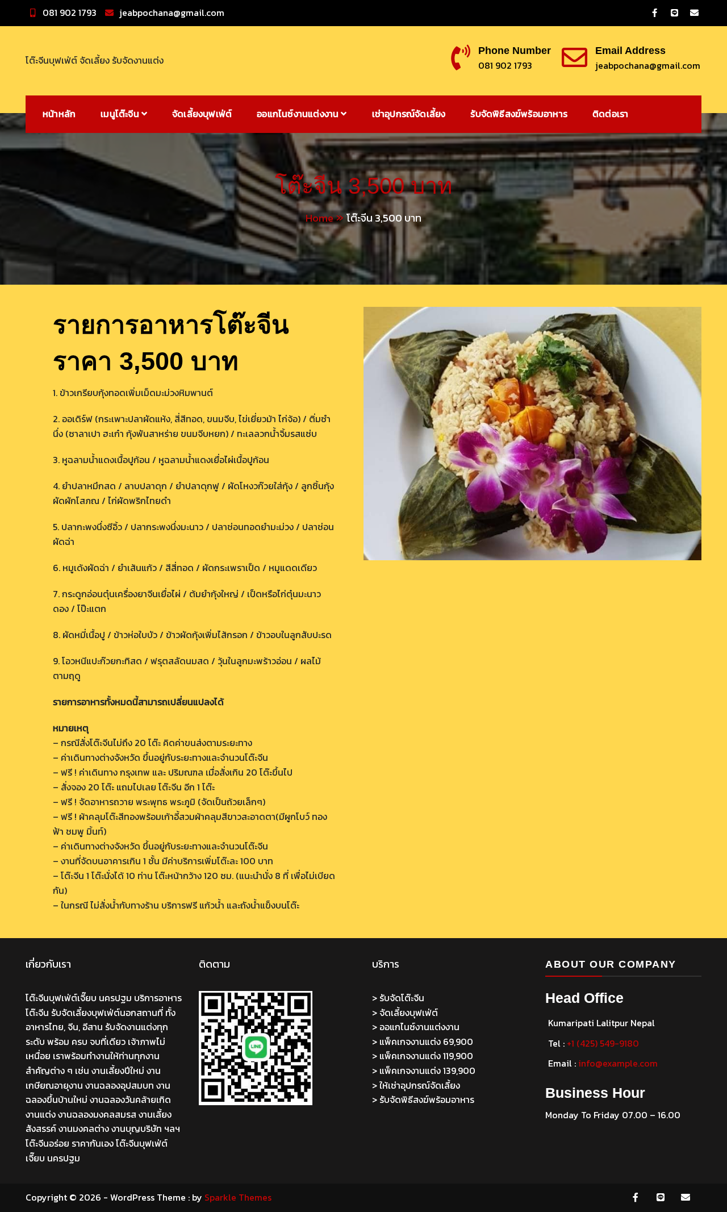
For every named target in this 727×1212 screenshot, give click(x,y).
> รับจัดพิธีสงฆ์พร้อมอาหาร (423, 1099)
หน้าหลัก (59, 113)
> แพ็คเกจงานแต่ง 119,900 (422, 1056)
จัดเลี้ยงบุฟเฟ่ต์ (202, 113)
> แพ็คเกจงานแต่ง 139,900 (423, 1070)
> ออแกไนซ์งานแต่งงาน (415, 1027)
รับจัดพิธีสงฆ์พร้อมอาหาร (518, 113)
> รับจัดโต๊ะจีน (398, 998)
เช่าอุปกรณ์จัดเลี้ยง (409, 113)
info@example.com (618, 1063)
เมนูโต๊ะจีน (120, 113)
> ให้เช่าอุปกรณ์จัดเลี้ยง (416, 1085)
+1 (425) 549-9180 (603, 1043)
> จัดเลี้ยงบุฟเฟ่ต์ (405, 1012)
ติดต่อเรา (610, 113)
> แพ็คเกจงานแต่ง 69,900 (422, 1041)
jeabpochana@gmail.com (171, 12)
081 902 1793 (70, 12)
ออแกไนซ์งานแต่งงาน (298, 113)
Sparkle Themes (237, 1197)
